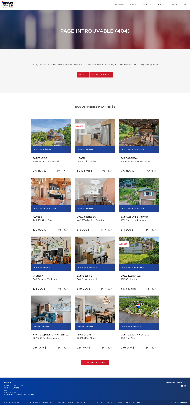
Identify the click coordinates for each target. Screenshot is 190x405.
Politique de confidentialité (94, 402)
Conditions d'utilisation (113, 402)
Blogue (133, 4)
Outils (161, 4)
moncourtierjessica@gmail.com (22, 394)
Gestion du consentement (132, 402)
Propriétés (119, 4)
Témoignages (147, 4)
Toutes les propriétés (95, 362)
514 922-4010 (13, 392)
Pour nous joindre (101, 75)
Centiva (183, 402)
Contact (173, 4)
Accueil (83, 75)
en (185, 4)
